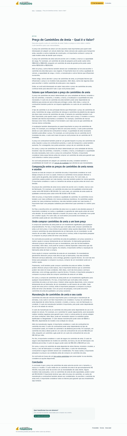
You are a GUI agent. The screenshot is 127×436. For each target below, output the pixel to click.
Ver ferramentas (98, 3)
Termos (102, 428)
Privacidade (95, 428)
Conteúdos (108, 3)
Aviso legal (108, 428)
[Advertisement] (63, 23)
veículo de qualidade (61, 163)
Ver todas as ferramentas (42, 416)
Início (33, 10)
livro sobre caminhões (61, 356)
